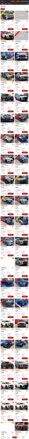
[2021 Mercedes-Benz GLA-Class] (7, 179)
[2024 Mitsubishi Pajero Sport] (7, 282)
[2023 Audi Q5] (21, 117)
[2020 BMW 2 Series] (7, 159)
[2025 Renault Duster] (7, 200)
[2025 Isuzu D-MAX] (7, 35)
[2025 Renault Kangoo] (21, 179)
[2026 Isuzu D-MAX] (7, 344)
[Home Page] (2, 1)
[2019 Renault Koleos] (7, 241)
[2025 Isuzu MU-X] (21, 15)
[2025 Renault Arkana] (21, 220)
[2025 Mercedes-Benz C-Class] (21, 138)
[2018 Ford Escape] (7, 220)
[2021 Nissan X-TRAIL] (21, 282)
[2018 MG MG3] (21, 200)
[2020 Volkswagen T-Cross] (21, 159)
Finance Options (12, 1)
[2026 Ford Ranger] (7, 303)
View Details (3, 29)
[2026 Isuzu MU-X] (21, 241)
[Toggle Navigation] (27, 4)
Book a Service (18, 1)
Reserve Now (10, 29)
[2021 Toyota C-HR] (7, 138)
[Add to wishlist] (12, 21)
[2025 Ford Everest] (21, 303)
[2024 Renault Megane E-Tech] (7, 15)
